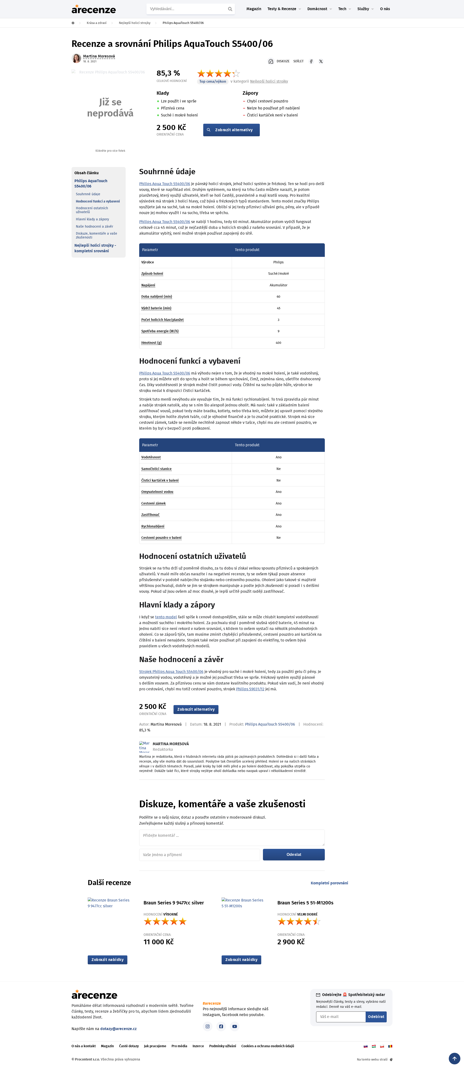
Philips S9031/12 (250, 689)
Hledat (231, 9)
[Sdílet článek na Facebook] (311, 61)
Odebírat (376, 1017)
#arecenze (212, 1003)
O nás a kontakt (84, 1046)
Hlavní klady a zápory (92, 219)
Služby (363, 9)
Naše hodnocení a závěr (94, 226)
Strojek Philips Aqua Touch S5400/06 (171, 672)
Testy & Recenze (282, 9)
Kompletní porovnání (329, 883)
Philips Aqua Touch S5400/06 (164, 184)
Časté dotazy (129, 1046)
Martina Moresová (166, 724)
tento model (166, 617)
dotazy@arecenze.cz (118, 1029)
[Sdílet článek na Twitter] (321, 61)
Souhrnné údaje (88, 194)
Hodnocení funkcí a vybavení (98, 201)
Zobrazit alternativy (234, 130)
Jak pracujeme (155, 1046)
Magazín (253, 9)
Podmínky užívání (222, 1046)
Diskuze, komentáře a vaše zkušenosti (96, 235)
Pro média (179, 1046)
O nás (385, 9)
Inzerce (198, 1046)
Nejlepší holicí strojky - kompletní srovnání (95, 248)
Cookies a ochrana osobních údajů (267, 1046)
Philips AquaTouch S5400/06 (90, 183)
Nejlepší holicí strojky (269, 81)
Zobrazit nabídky (107, 960)
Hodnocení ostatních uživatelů (92, 210)
